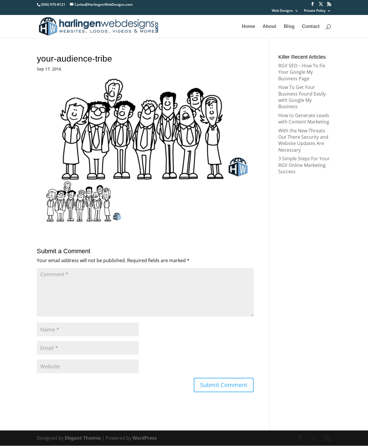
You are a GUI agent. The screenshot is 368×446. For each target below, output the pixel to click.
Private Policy (314, 11)
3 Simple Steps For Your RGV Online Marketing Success (304, 165)
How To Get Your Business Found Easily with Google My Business (302, 97)
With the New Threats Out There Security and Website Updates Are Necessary (303, 140)
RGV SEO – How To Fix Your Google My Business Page (301, 72)
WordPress (145, 438)
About (269, 26)
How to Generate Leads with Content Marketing (303, 118)
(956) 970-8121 (53, 4)
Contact (311, 26)
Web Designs (282, 11)
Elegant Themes (83, 438)
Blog (289, 26)
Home (248, 26)
